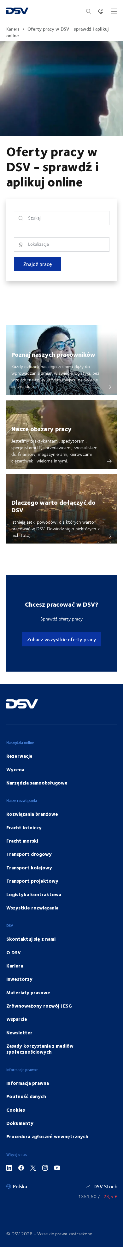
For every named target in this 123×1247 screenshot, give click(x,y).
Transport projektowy (32, 881)
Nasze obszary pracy (41, 428)
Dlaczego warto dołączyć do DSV (53, 506)
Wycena (15, 769)
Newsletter (19, 1032)
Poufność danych (26, 1096)
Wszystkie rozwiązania (32, 907)
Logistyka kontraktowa (33, 894)
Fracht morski (22, 840)
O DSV (13, 952)
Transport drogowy (29, 854)
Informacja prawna (27, 1083)
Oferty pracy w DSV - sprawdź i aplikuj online (57, 32)
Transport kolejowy (29, 867)
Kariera (13, 29)
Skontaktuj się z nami (31, 939)
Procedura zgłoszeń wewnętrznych (47, 1136)
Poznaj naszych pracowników (53, 354)
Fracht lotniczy (24, 827)
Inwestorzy (19, 979)
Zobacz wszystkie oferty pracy (61, 639)
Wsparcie (16, 1019)
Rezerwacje (19, 756)
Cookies (15, 1110)
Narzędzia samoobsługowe (36, 782)
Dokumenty (19, 1123)
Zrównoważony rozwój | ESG (39, 1005)
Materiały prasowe (28, 992)
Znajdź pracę (37, 264)
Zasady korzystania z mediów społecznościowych (39, 1048)
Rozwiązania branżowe (32, 814)
